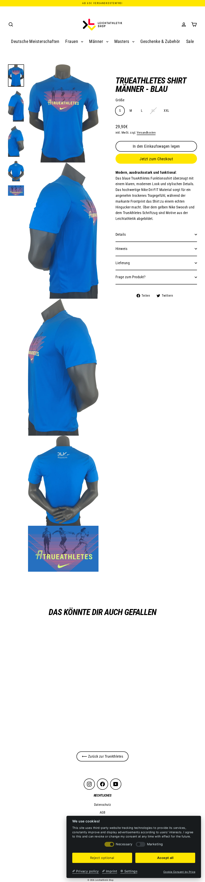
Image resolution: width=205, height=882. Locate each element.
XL (153, 111)
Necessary (124, 844)
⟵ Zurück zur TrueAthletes (102, 756)
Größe (120, 100)
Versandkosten (146, 132)
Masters (122, 41)
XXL (166, 111)
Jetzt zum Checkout (156, 158)
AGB (102, 812)
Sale (190, 41)
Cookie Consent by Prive (179, 871)
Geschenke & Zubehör (160, 41)
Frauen (72, 41)
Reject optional (102, 858)
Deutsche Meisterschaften (35, 41)
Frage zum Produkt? (131, 277)
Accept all (165, 858)
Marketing (155, 844)
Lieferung (123, 263)
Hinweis (121, 249)
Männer (96, 41)
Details (121, 234)
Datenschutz (102, 805)
